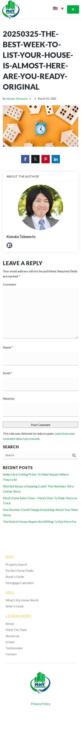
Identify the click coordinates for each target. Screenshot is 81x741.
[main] (40, 279)
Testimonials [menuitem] (14, 648)
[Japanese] (63, 9)
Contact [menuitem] (11, 654)
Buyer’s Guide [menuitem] (15, 576)
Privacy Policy (40, 703)
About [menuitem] (10, 623)
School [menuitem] (10, 642)
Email (7, 373)
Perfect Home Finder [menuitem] (20, 570)
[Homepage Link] (11, 9)
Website (8, 398)
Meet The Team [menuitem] (16, 629)
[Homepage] (40, 682)
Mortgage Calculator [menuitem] (20, 583)
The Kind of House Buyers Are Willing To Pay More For (39, 521)
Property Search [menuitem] (16, 564)
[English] (56, 9)
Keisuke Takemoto (17, 98)
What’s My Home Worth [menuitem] (22, 600)
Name (8, 347)
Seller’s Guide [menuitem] (15, 606)
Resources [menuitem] (12, 636)
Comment (9, 284)
